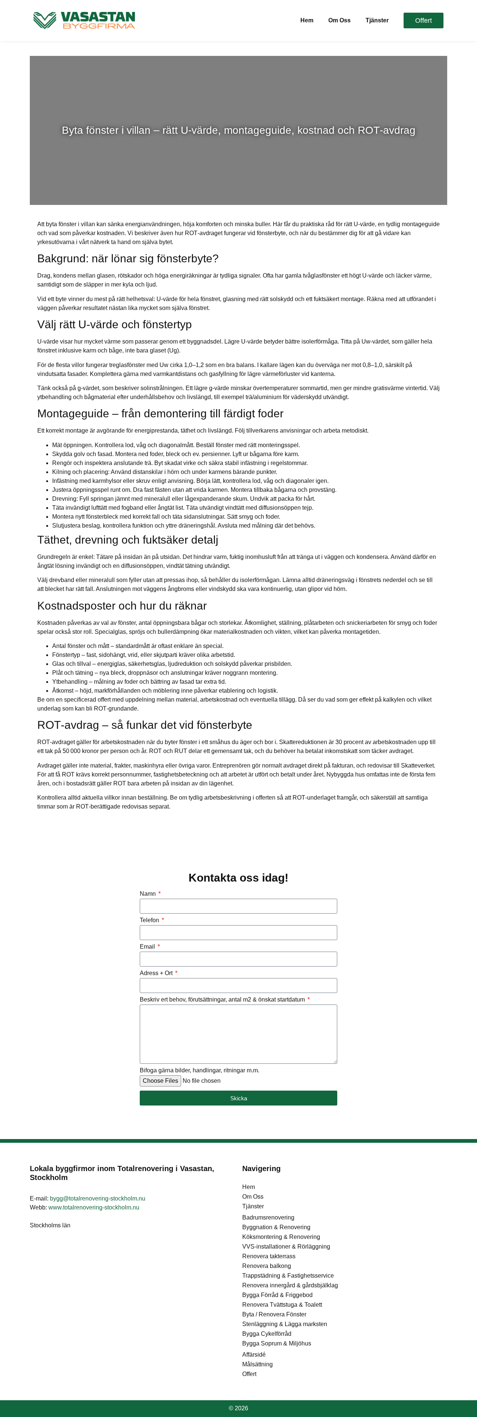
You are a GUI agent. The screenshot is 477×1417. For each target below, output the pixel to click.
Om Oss (339, 20)
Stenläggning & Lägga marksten (284, 1324)
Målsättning (257, 1364)
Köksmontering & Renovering (281, 1237)
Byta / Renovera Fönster (274, 1314)
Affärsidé (254, 1354)
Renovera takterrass (269, 1256)
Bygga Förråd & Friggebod (277, 1295)
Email (148, 947)
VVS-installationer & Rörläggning (286, 1246)
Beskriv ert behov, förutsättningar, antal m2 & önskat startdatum (223, 1000)
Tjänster (377, 20)
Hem (306, 20)
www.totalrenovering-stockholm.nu (93, 1207)
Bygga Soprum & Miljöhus (276, 1343)
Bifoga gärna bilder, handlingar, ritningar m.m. (199, 1070)
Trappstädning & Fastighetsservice (288, 1275)
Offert (249, 1374)
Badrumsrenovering (268, 1217)
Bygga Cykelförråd (266, 1334)
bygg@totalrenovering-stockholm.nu (97, 1198)
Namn (148, 894)
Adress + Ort (157, 973)
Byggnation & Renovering (276, 1227)
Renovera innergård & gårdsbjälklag (290, 1285)
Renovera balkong (266, 1266)
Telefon (150, 920)
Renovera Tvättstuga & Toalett (282, 1304)
